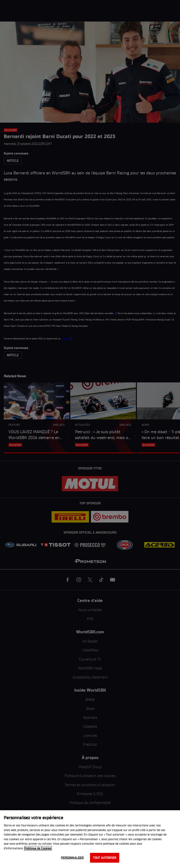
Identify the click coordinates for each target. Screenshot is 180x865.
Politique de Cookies (38, 848)
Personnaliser (72, 857)
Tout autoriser (104, 857)
